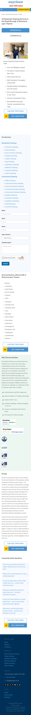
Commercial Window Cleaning (15, 192)
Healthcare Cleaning (12, 201)
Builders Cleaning (11, 195)
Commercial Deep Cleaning (14, 186)
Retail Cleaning (10, 204)
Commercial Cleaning (9, 177)
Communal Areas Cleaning (14, 183)
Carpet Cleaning (10, 159)
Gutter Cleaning (10, 173)
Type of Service (6, 234)
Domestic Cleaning (11, 147)
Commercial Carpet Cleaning (15, 189)
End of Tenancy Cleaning (13, 153)
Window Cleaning (11, 156)
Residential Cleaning (9, 143)
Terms (6, 692)
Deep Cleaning (10, 150)
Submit (5, 264)
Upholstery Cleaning (12, 164)
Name (4, 210)
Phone (4, 226)
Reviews (6, 644)
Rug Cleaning (9, 162)
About (6, 642)
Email (4, 218)
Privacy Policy (8, 695)
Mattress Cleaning (11, 167)
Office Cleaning (10, 180)
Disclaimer (7, 697)
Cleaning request (7, 242)
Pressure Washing (11, 170)
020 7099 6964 (10, 677)
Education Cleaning (11, 198)
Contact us (7, 647)
